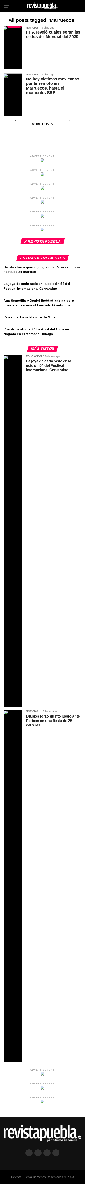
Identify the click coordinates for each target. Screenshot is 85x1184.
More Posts (42, 124)
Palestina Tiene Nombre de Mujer (30, 317)
